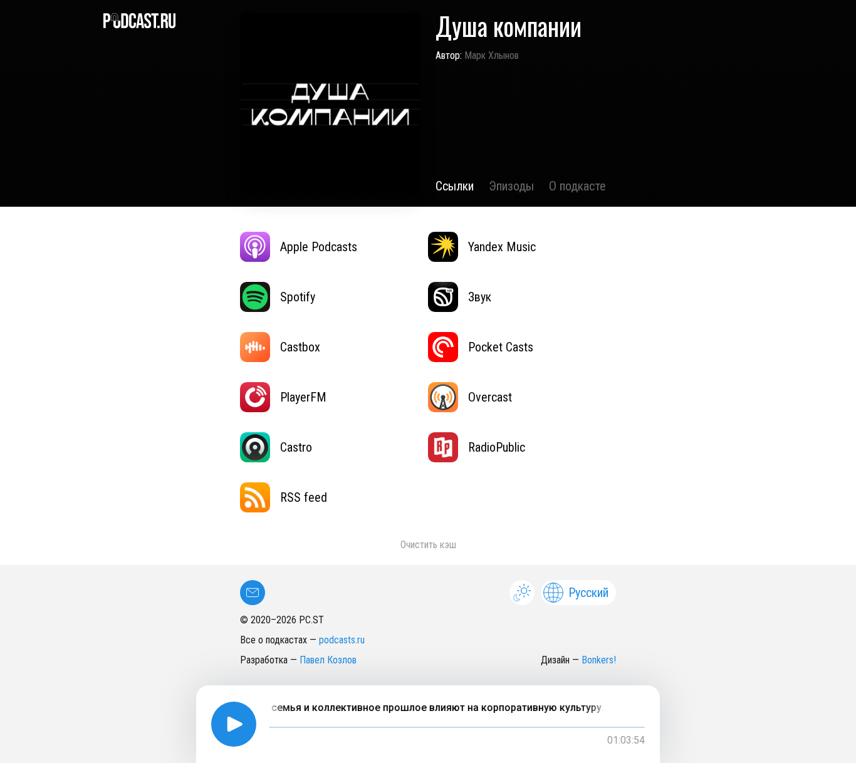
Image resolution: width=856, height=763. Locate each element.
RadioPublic (496, 447)
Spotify (297, 296)
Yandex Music (502, 246)
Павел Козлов (328, 660)
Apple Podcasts (318, 246)
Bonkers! (599, 660)
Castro (296, 447)
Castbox (300, 347)
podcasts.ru (342, 640)
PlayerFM (303, 397)
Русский (588, 592)
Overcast (490, 397)
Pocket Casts (500, 347)
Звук (479, 296)
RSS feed (303, 497)
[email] (252, 592)
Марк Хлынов (491, 55)
